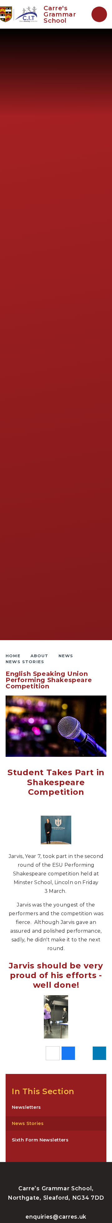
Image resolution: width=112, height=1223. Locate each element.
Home (13, 655)
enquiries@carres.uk (56, 1216)
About (39, 655)
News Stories (25, 661)
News (65, 655)
